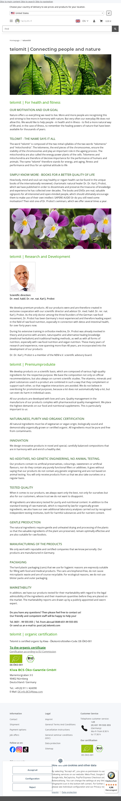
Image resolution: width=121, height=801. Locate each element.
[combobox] (57, 13)
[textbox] (57, 13)
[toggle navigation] (11, 19)
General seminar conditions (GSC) (59, 736)
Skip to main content (10, 1)
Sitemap (49, 748)
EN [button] (84, 21)
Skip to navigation (44, 1)
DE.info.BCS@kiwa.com (30, 691)
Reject (32, 787)
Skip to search (28, 1)
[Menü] (116, 772)
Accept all (32, 770)
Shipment (14, 724)
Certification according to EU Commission (33, 651)
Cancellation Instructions (57, 729)
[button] (94, 21)
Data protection (69, 792)
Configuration (32, 778)
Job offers (14, 735)
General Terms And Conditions (60, 724)
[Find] (115, 29)
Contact (13, 719)
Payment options (18, 729)
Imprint (55, 792)
